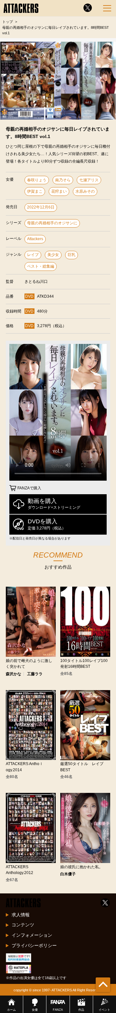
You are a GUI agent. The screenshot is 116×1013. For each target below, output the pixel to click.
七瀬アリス (89, 180)
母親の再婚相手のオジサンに (52, 223)
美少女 (53, 255)
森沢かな (13, 674)
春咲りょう (36, 180)
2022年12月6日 (40, 207)
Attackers (35, 239)
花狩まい (59, 191)
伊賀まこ (35, 191)
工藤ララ (35, 674)
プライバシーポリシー (34, 945)
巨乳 (71, 255)
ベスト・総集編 (40, 266)
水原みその (85, 191)
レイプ (33, 255)
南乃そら (63, 180)
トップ (7, 22)
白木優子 (68, 874)
